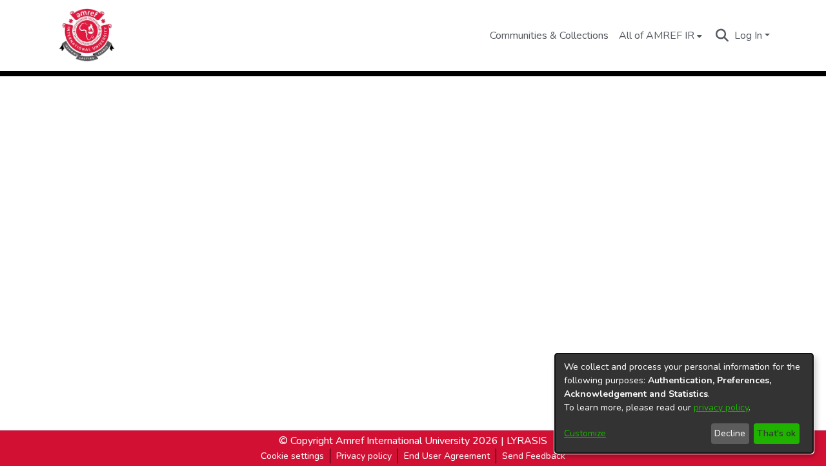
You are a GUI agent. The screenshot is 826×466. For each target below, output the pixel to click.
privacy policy (721, 407)
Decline (729, 433)
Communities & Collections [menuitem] (549, 35)
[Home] (87, 35)
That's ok (776, 433)
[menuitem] (660, 35)
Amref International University (403, 441)
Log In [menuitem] (748, 35)
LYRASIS (527, 441)
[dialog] (684, 403)
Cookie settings (292, 456)
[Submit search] (722, 35)
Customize (585, 433)
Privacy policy (364, 456)
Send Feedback (533, 456)
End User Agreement (447, 456)
